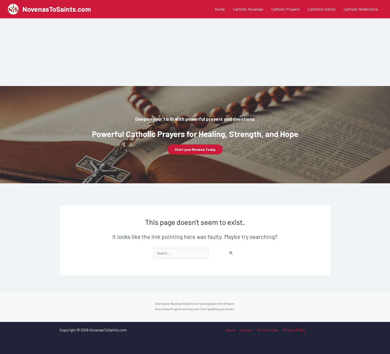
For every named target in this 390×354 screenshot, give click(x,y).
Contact (246, 330)
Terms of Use (268, 330)
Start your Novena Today (195, 149)
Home (220, 9)
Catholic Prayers (285, 9)
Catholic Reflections (361, 9)
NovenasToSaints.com (56, 9)
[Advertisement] (195, 52)
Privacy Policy (294, 330)
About (230, 330)
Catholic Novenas (248, 9)
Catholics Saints (321, 9)
